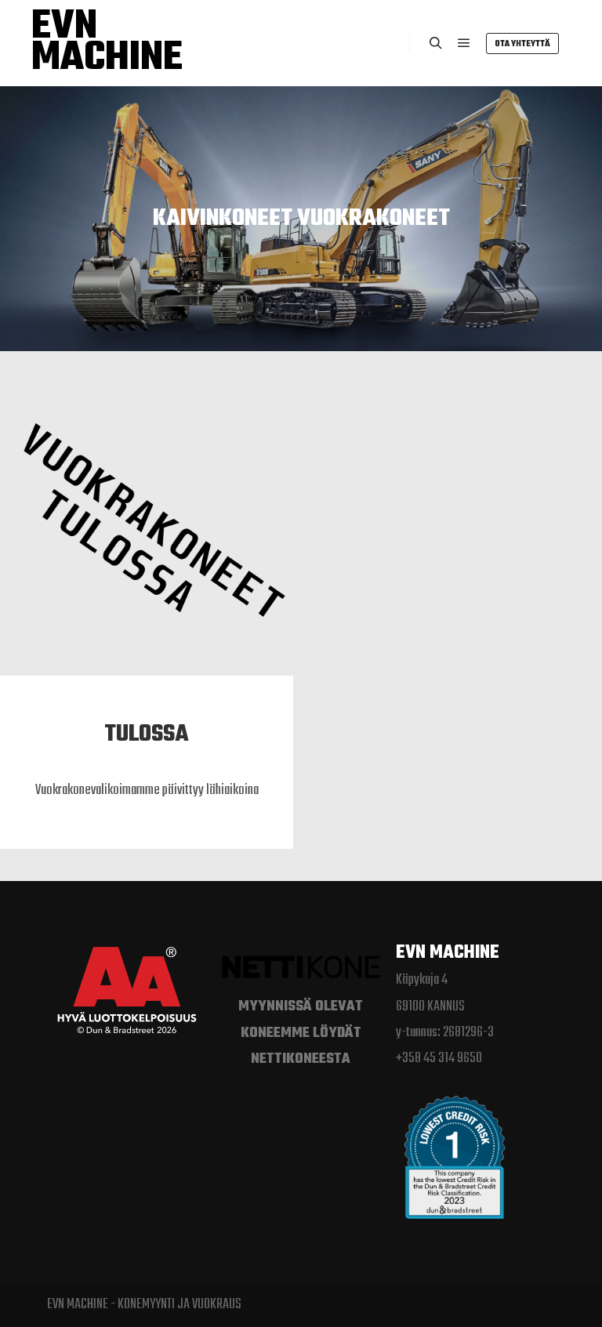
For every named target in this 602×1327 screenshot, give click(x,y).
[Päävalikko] (464, 43)
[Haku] (436, 43)
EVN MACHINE (107, 43)
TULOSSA (146, 734)
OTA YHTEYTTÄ (522, 44)
